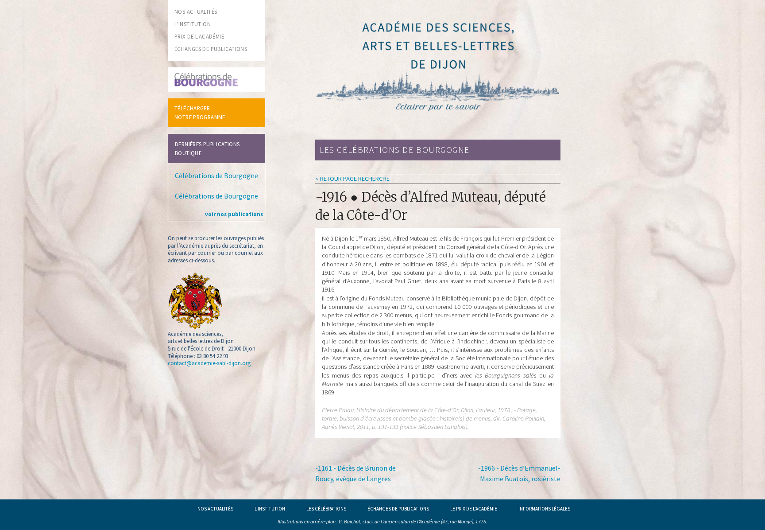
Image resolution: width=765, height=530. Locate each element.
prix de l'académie (199, 36)
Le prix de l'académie (473, 509)
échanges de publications (210, 48)
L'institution (270, 509)
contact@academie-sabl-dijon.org (209, 362)
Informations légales (544, 509)
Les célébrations (326, 509)
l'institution (192, 23)
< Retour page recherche (352, 179)
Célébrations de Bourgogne (216, 175)
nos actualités (195, 11)
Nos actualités (215, 509)
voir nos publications (234, 214)
